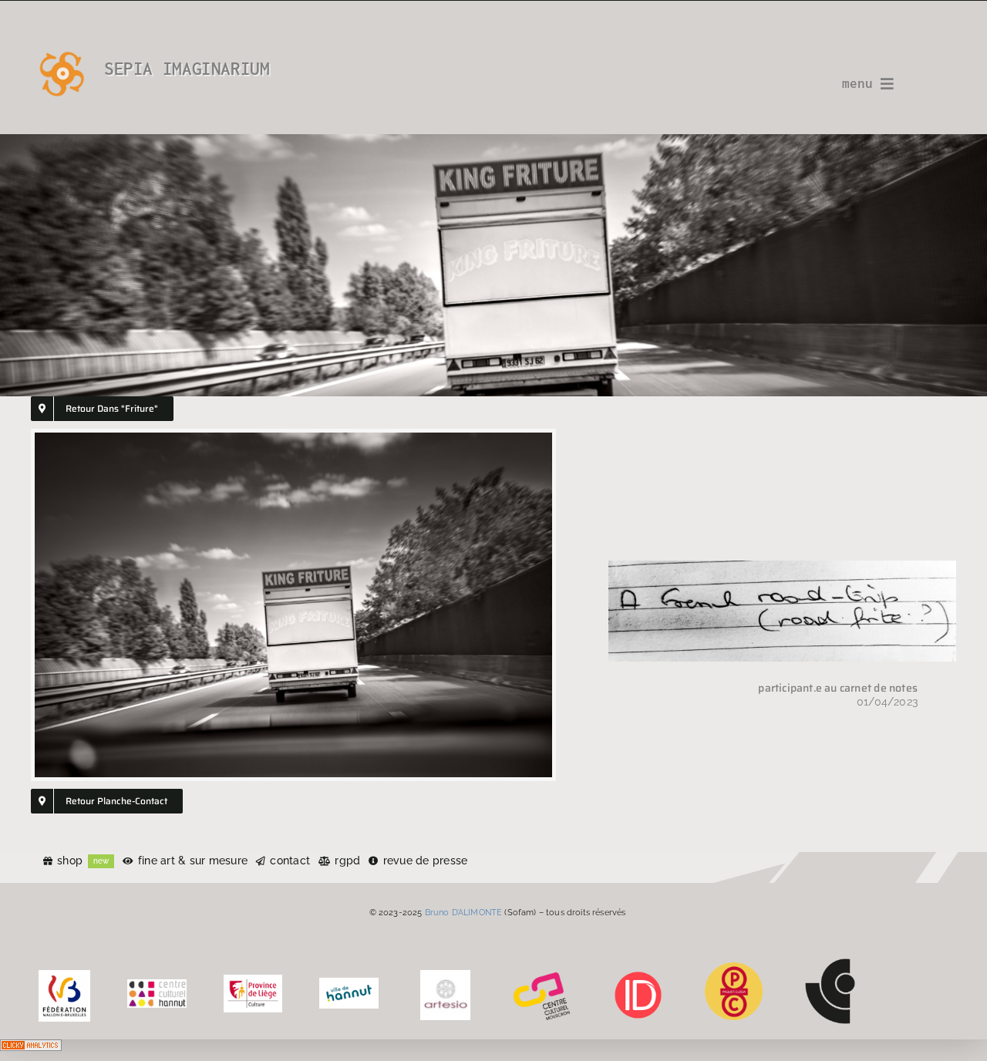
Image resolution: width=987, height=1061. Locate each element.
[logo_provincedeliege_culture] (253, 980)
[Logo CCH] (157, 984)
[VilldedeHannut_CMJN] (349, 983)
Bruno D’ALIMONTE (464, 912)
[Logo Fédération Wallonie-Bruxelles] (64, 975)
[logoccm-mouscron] (541, 975)
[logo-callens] (830, 963)
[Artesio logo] (445, 975)
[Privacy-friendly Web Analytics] (31, 1050)
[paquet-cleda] (734, 967)
